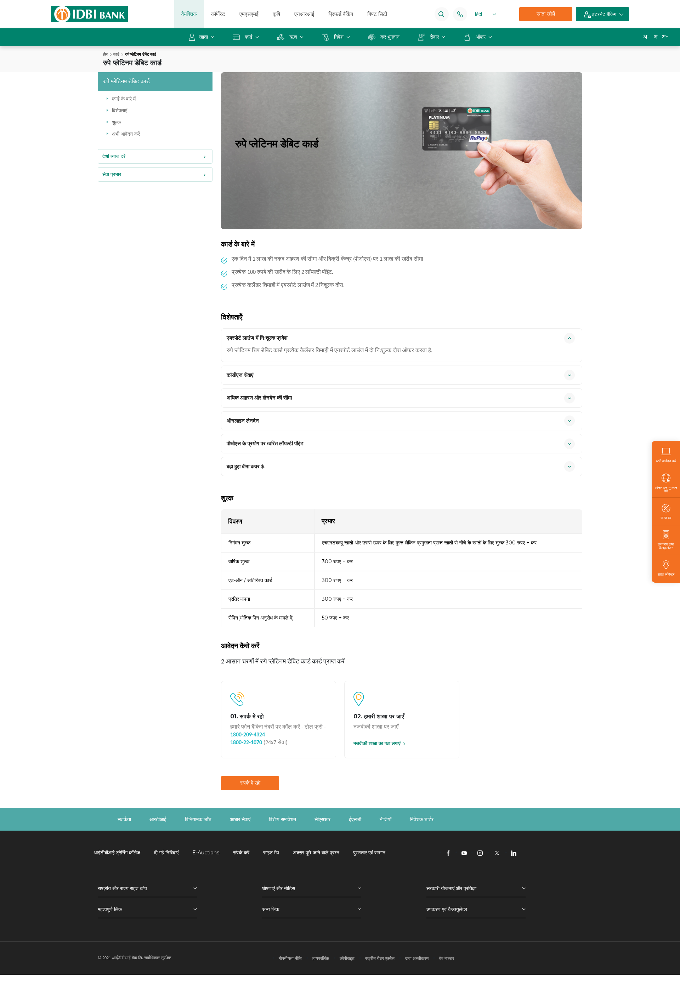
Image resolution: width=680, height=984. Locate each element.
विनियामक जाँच (198, 819)
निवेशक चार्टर (422, 819)
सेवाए (434, 37)
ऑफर (481, 37)
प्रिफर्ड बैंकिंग (340, 14)
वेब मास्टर (446, 958)
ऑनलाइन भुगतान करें (666, 489)
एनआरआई (304, 14)
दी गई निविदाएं (166, 852)
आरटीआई (157, 819)
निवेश (339, 37)
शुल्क (116, 122)
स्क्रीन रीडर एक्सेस (380, 958)
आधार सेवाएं (240, 819)
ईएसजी (355, 819)
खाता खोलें (546, 14)
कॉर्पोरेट (218, 14)
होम (105, 54)
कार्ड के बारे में (124, 99)
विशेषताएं (119, 110)
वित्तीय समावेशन (282, 819)
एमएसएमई (249, 14)
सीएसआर (322, 819)
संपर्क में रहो (250, 783)
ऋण (293, 37)
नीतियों (385, 819)
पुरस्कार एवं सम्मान (369, 852)
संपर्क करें (241, 852)
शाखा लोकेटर (666, 574)
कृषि (276, 14)
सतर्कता (124, 819)
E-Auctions (205, 852)
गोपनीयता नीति (290, 958)
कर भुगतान (390, 37)
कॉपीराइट (347, 958)
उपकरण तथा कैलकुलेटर (666, 546)
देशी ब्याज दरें (113, 156)
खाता (204, 37)
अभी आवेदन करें (126, 134)
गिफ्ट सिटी (377, 14)
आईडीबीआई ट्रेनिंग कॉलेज (117, 852)
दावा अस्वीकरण (417, 958)
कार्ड (248, 37)
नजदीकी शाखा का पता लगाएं (377, 743)
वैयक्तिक (189, 14)
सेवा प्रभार (111, 174)
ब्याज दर (666, 517)
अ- (646, 36)
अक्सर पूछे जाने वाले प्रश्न (316, 852)
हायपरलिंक (320, 958)
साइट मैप (271, 852)
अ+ (665, 36)
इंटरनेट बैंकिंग (603, 14)
